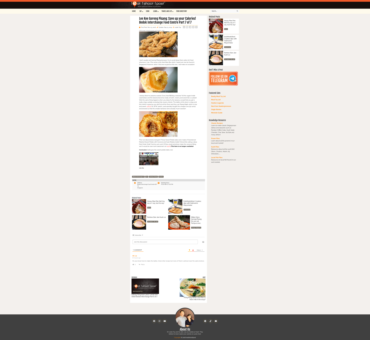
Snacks (161, 176)
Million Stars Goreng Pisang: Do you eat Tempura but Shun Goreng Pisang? (196, 220)
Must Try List (216, 100)
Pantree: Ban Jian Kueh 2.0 (156, 217)
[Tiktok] (210, 321)
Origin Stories (216, 109)
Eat (147, 176)
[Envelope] (216, 321)
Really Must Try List (218, 96)
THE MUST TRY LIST (153, 221)
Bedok (149, 207)
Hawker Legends (217, 103)
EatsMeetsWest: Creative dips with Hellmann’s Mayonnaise (192, 203)
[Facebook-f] (154, 321)
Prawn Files (215, 138)
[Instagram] (159, 321)
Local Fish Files (216, 157)
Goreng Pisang (153, 176)
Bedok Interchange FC (138, 176)
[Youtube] (165, 321)
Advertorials (187, 209)
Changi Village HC (196, 227)
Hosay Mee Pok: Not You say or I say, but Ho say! (156, 202)
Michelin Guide (216, 113)
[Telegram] (205, 321)
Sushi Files (215, 147)
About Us (185, 329)
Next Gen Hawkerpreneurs (221, 106)
